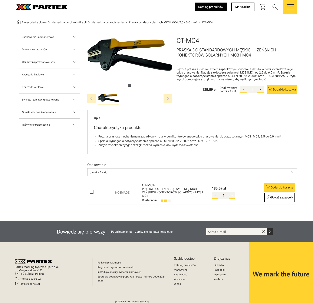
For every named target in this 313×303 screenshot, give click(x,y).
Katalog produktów (185, 265)
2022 (100, 281)
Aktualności (181, 274)
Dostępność (150, 200)
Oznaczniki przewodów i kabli (39, 62)
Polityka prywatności (109, 262)
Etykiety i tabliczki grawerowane (40, 99)
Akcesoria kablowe (33, 74)
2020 (156, 276)
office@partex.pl (30, 283)
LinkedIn (219, 265)
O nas (177, 283)
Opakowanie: (228, 87)
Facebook (219, 269)
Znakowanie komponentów (38, 36)
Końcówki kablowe (33, 87)
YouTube (219, 279)
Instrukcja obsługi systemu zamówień (119, 271)
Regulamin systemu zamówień (116, 267)
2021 (162, 276)
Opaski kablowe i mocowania (39, 112)
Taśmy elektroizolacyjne (36, 124)
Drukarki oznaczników (34, 49)
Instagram (220, 274)
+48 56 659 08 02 (30, 278)
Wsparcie (179, 279)
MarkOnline (181, 269)
